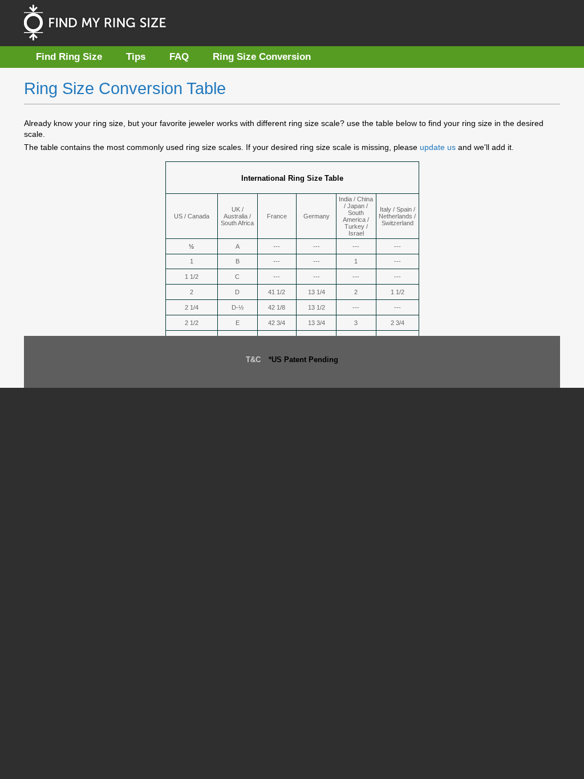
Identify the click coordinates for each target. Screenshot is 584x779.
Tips (135, 56)
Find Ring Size (69, 56)
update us (439, 147)
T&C (253, 359)
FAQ (179, 56)
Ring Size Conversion (262, 56)
